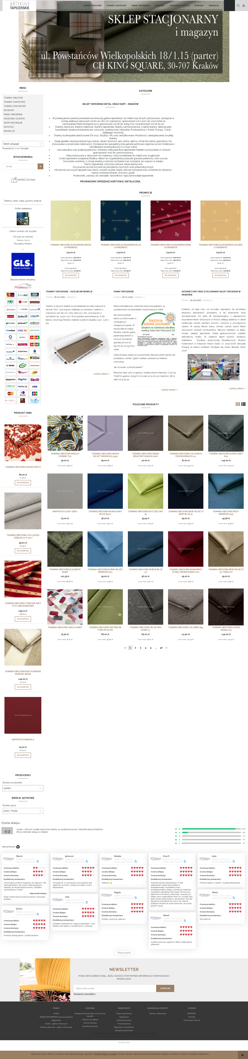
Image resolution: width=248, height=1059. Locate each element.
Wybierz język (9, 805)
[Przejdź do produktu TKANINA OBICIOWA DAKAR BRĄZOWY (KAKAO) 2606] (145, 433)
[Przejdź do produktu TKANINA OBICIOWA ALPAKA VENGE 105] (226, 606)
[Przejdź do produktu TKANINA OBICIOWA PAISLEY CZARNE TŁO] (65, 433)
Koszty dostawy (90, 1023)
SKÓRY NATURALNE (13, 123)
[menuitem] (92, 5)
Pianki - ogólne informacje (56, 1023)
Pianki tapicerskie (124, 291)
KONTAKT (192, 1013)
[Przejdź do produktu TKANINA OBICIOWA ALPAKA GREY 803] (226, 433)
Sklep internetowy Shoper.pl (124, 1042)
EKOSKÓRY (9, 110)
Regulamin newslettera (124, 1027)
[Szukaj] (40, 166)
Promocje (9, 131)
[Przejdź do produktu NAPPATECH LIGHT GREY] (65, 490)
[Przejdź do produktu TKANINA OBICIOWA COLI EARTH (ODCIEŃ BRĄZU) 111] (185, 433)
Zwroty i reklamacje (158, 1013)
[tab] (113, 80)
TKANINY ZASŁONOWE (15, 106)
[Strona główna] (19, 5)
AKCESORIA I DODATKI (14, 118)
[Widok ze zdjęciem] (238, 404)
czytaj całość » (101, 374)
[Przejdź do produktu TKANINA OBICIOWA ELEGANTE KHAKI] (65, 548)
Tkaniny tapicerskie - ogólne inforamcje (69, 291)
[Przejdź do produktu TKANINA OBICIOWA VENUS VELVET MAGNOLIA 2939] (105, 433)
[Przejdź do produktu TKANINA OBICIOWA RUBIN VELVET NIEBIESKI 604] (105, 548)
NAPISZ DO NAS (26, 179)
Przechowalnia (124, 1023)
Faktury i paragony (90, 1019)
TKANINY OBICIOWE (13, 98)
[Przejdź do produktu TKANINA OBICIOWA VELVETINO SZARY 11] (145, 606)
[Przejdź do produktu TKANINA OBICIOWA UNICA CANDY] (65, 606)
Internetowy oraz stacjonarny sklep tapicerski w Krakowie (211, 293)
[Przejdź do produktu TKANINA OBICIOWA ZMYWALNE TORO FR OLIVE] (105, 606)
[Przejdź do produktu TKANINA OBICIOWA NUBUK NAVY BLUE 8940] (105, 490)
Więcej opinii (124, 953)
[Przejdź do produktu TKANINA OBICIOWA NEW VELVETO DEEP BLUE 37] (185, 490)
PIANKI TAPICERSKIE (13, 114)
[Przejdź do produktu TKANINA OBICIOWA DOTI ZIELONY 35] (145, 490)
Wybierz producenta (12, 783)
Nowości (9, 127)
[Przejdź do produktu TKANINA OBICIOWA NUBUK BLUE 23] (145, 548)
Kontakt (191, 1017)
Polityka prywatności (124, 1030)
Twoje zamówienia (124, 1013)
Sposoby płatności (90, 1026)
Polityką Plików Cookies (106, 1054)
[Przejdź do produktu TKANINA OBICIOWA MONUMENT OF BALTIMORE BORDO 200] (185, 548)
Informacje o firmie (192, 1020)
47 (161, 647)
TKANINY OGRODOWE (14, 102)
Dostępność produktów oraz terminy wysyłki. (90, 1014)
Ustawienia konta (124, 1020)
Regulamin (56, 1020)
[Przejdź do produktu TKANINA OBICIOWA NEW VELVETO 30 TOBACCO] (226, 548)
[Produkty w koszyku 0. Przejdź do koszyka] (229, 5)
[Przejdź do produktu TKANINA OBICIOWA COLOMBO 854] (185, 606)
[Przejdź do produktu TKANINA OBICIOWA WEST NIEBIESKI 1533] (226, 490)
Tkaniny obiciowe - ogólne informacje (56, 1027)
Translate (24, 148)
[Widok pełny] (243, 404)
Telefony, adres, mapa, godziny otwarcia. (23, 201)
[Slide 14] (124, 41)
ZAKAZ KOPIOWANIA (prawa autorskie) (56, 1017)
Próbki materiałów (23, 208)
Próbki (56, 1013)
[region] (124, 41)
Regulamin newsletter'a (84, 994)
